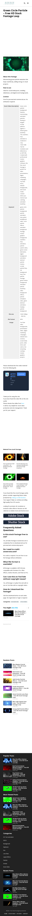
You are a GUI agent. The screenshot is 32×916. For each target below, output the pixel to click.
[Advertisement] (16, 36)
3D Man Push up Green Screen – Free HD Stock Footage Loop (20, 788)
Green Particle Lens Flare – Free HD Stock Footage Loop (20, 695)
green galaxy (13, 375)
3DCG (4, 840)
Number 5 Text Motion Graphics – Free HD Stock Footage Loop (20, 896)
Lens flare (6, 853)
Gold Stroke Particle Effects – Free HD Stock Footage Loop (20, 680)
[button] (28, 3)
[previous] (27, 608)
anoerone (23, 910)
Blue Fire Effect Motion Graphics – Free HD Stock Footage (20, 760)
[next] (28, 608)
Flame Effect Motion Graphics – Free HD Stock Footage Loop (20, 903)
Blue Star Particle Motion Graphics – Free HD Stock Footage (20, 882)
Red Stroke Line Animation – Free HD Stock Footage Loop (19, 673)
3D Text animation (8, 837)
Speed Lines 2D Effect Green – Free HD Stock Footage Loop (19, 799)
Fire (4, 850)
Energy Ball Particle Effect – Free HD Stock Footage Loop (21, 710)
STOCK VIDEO (11, 913)
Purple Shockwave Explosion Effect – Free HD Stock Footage (21, 688)
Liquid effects (7, 857)
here (22, 403)
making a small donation (19, 497)
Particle (5, 860)
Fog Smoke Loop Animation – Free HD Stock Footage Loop (19, 774)
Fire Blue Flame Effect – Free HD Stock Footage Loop (20, 889)
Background (15, 602)
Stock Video (23, 602)
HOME (5, 913)
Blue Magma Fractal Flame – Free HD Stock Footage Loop (19, 666)
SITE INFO (19, 913)
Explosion (6, 847)
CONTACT (25, 913)
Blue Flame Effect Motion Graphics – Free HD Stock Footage (20, 613)
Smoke (5, 863)
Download (21, 374)
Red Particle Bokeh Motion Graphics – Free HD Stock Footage (21, 767)
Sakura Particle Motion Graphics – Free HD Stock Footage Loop (20, 781)
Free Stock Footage (14, 910)
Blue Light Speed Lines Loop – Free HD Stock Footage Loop (20, 703)
